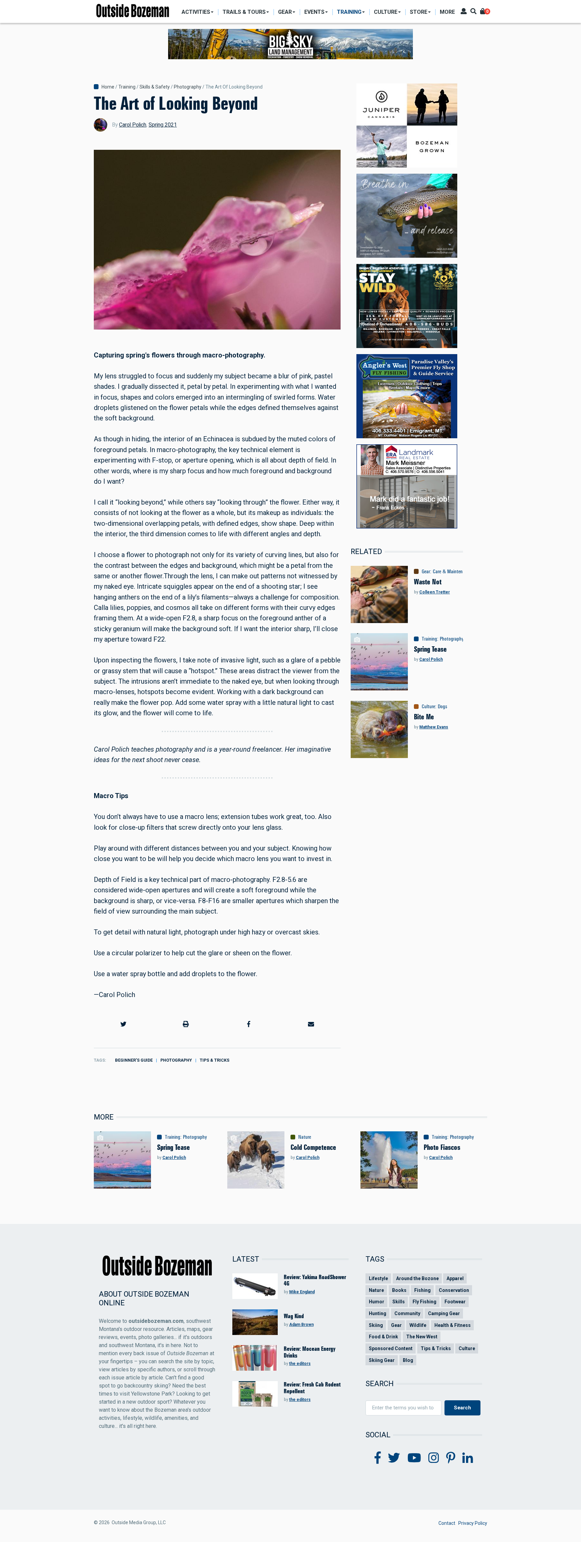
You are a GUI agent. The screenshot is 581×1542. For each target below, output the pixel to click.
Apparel (455, 1278)
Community (407, 1313)
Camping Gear (444, 1313)
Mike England (302, 1292)
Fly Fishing (424, 1301)
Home (108, 87)
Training (126, 87)
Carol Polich (132, 125)
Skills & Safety (155, 87)
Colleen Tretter (434, 592)
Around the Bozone (417, 1278)
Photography (187, 87)
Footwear (455, 1301)
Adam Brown (301, 1324)
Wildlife (418, 1325)
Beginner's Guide (134, 1060)
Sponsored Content (391, 1348)
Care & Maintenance (452, 571)
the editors (300, 1363)
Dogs (442, 706)
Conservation (454, 1290)
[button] (123, 1024)
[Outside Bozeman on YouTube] (414, 1458)
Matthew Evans (433, 727)
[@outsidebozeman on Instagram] (433, 1458)
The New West (421, 1336)
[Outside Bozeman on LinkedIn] (467, 1458)
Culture (428, 706)
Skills (398, 1301)
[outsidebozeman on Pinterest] (450, 1458)
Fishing (422, 1290)
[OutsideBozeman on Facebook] (378, 1458)
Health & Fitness (452, 1325)
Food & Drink (383, 1336)
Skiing (376, 1325)
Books (399, 1290)
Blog (408, 1360)
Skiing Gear (382, 1360)
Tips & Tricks (214, 1060)
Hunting (377, 1313)
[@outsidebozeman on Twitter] (394, 1458)
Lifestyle (378, 1278)
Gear (426, 571)
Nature (304, 1137)
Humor (376, 1301)
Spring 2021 (163, 125)
